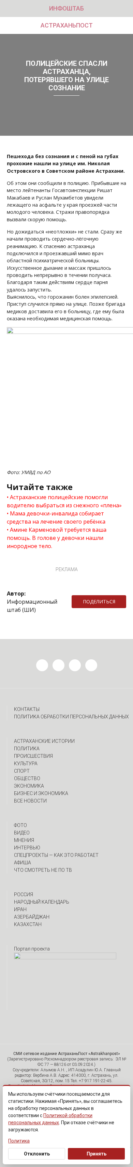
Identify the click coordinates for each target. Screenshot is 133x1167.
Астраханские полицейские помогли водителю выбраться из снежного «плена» (64, 501)
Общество (27, 778)
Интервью (27, 847)
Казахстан (28, 924)
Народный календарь (41, 902)
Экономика (29, 786)
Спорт (22, 771)
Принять (96, 1153)
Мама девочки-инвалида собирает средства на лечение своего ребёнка (56, 517)
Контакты (27, 709)
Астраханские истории (44, 741)
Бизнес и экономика (41, 793)
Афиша (22, 862)
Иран (20, 909)
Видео (22, 832)
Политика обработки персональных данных (71, 716)
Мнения (24, 840)
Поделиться (99, 601)
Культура (26, 763)
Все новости (30, 801)
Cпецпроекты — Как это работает (56, 855)
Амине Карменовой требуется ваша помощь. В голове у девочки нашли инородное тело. (56, 538)
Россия (23, 894)
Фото (20, 825)
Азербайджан (31, 917)
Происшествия (33, 756)
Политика (27, 748)
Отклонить (37, 1153)
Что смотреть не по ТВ (43, 870)
